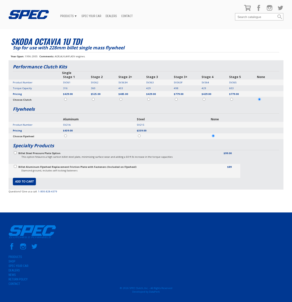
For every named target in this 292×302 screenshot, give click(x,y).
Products (67, 16)
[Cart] (247, 10)
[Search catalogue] (256, 17)
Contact (127, 16)
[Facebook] (259, 10)
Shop (12, 261)
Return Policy (18, 279)
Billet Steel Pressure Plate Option (39, 153)
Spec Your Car (91, 16)
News (12, 275)
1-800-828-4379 (47, 191)
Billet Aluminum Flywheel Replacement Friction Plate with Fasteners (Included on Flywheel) (77, 166)
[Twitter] (280, 10)
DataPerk (154, 291)
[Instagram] (270, 10)
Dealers (111, 16)
